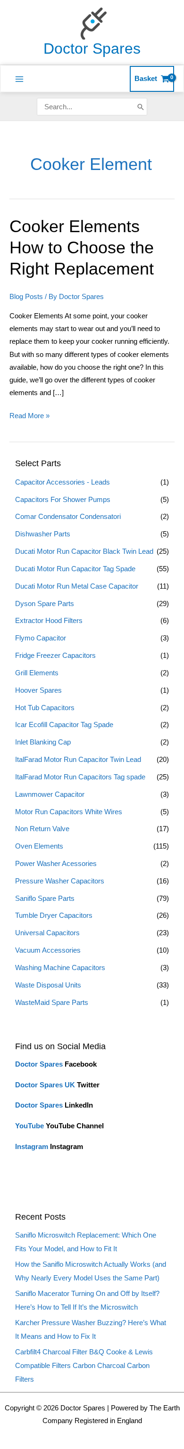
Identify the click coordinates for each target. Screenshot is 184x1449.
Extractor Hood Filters (49, 620)
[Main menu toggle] (19, 79)
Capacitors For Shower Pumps (62, 499)
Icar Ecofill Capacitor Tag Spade (64, 725)
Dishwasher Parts (42, 534)
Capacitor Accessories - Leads (62, 482)
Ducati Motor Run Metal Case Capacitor (76, 586)
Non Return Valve (42, 829)
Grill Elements (37, 673)
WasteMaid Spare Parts (51, 1002)
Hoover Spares (38, 690)
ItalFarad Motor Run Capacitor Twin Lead (78, 759)
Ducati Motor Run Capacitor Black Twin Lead (84, 551)
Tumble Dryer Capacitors (53, 915)
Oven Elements (39, 846)
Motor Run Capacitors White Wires (68, 812)
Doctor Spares (92, 48)
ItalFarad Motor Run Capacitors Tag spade (80, 777)
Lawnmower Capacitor (49, 794)
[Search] (140, 106)
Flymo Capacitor (40, 638)
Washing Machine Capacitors (60, 967)
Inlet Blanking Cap (43, 742)
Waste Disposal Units (48, 985)
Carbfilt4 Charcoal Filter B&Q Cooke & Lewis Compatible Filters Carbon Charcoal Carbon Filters (84, 1365)
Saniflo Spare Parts (45, 898)
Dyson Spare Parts (44, 603)
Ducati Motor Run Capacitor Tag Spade (75, 569)
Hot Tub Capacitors (45, 708)
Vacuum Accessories (48, 950)
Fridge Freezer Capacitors (55, 655)
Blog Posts (26, 296)
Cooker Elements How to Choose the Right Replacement (81, 247)
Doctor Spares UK (45, 1085)
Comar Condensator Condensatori (68, 516)
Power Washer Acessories (56, 863)
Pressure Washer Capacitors (59, 881)
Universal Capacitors (47, 933)
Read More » (29, 415)
